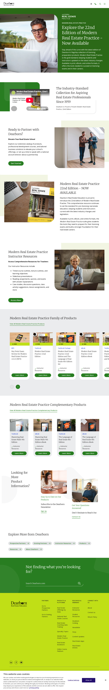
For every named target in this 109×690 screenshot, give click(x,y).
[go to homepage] (25, 604)
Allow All (89, 680)
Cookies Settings (73, 680)
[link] (11, 662)
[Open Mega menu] (104, 4)
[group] (20, 356)
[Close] (105, 680)
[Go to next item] (18, 387)
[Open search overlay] (100, 4)
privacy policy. (34, 688)
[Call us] (96, 4)
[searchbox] (54, 583)
